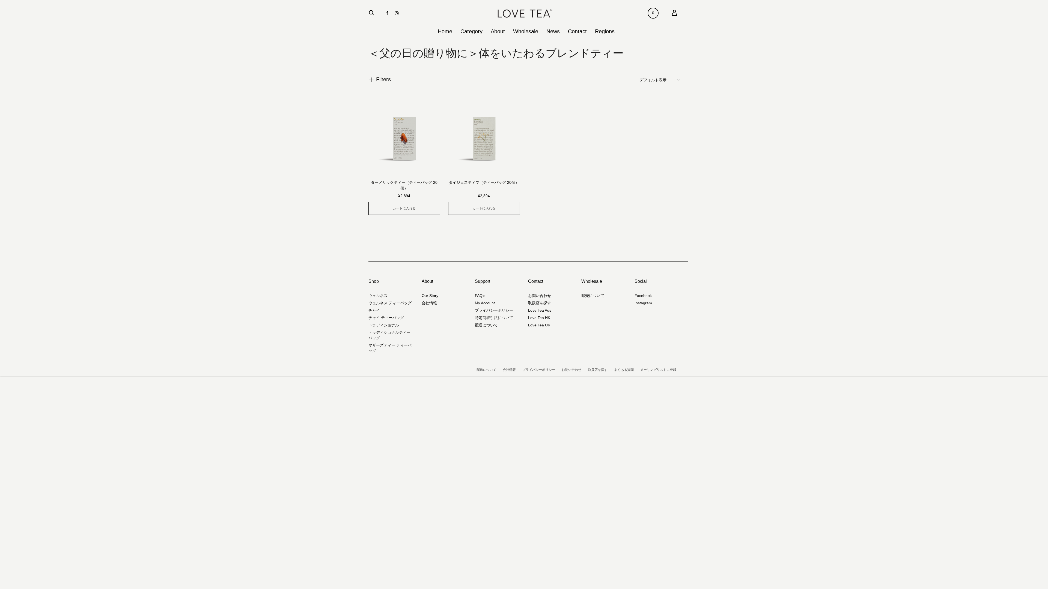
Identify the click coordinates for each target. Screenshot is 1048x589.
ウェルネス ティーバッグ (390, 303)
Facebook (643, 295)
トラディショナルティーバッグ (389, 335)
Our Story (430, 295)
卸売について (592, 295)
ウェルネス (378, 295)
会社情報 (429, 303)
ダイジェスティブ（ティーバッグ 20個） (484, 182)
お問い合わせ (539, 295)
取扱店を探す (539, 303)
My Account (485, 303)
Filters (383, 79)
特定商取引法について (494, 317)
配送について (486, 325)
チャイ (374, 310)
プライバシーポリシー (494, 310)
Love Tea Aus (539, 310)
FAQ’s (480, 295)
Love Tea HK (539, 317)
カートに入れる (404, 208)
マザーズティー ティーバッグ (390, 348)
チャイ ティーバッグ (386, 317)
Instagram (643, 303)
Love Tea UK (539, 325)
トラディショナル (383, 325)
